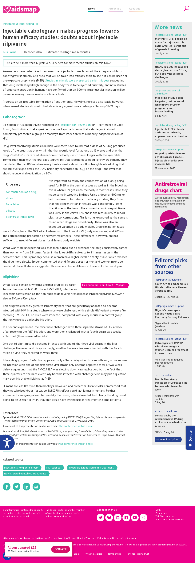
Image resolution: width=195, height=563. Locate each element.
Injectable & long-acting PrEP (22, 24)
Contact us (161, 513)
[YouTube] (135, 517)
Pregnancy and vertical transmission (167, 92)
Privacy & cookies (93, 554)
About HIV (115, 9)
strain (9, 198)
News (91, 9)
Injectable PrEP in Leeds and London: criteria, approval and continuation (171, 132)
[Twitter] (16, 487)
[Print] (36, 487)
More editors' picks (167, 439)
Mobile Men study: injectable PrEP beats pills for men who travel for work (171, 384)
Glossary (13, 184)
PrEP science (53, 468)
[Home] (45, 9)
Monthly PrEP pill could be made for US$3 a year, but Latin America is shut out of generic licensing (171, 44)
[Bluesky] (109, 517)
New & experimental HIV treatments (25, 474)
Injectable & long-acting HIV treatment (91, 468)
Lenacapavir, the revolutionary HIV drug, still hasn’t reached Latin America (170, 421)
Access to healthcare (166, 412)
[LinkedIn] (26, 487)
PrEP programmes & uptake (169, 150)
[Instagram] (143, 517)
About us (134, 9)
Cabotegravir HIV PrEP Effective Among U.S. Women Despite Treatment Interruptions (171, 348)
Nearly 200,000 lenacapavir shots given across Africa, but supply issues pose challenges (171, 72)
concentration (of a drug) (22, 192)
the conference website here (76, 426)
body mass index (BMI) (20, 217)
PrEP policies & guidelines (168, 280)
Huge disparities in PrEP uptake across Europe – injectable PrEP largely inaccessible (170, 159)
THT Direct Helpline (165, 516)
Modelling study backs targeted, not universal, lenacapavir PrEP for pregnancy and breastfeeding (170, 105)
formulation (13, 204)
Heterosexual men (164, 375)
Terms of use (114, 554)
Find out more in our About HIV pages (103, 285)
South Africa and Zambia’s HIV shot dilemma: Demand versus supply (171, 287)
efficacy (10, 211)
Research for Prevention (75, 125)
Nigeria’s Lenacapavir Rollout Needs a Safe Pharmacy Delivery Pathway (172, 313)
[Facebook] (6, 487)
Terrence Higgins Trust (138, 554)
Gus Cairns (9, 52)
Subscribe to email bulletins (170, 520)
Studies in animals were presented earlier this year (77, 80)
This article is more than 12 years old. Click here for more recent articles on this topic (58, 63)
